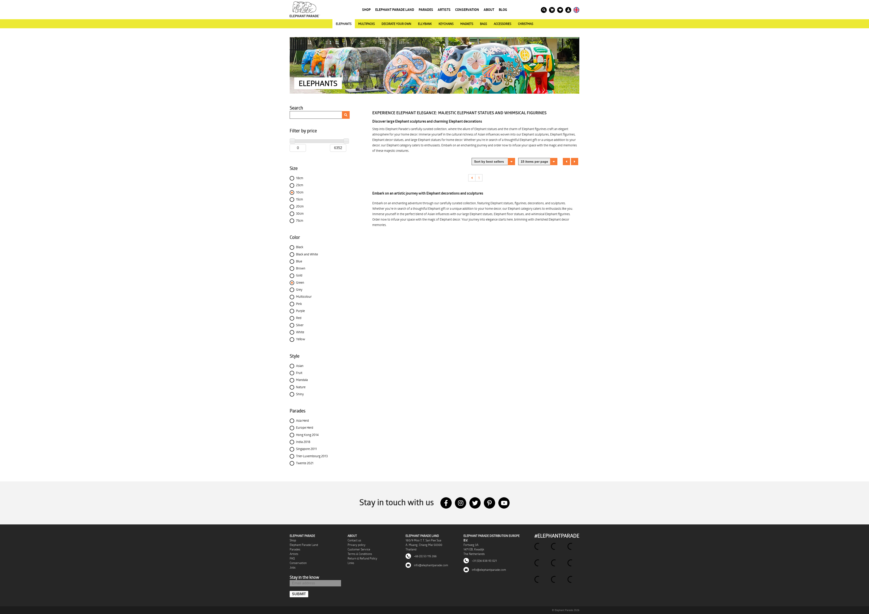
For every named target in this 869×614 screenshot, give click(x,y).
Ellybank (425, 24)
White (300, 332)
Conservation (467, 9)
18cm (299, 178)
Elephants (343, 24)
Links (351, 563)
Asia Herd (302, 420)
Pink (299, 304)
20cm (300, 206)
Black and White (307, 254)
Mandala (302, 380)
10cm (299, 192)
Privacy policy (356, 545)
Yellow (300, 339)
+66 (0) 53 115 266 (425, 556)
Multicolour (304, 296)
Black (299, 247)
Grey (299, 289)
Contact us (354, 540)
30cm (300, 213)
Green (300, 282)
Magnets (466, 24)
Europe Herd (304, 427)
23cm (299, 185)
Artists (444, 9)
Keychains (446, 24)
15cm (299, 199)
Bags (483, 24)
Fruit (299, 373)
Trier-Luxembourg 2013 (312, 456)
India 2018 (303, 442)
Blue (299, 261)
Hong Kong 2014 (307, 435)
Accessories (502, 24)
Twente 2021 (304, 463)
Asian (299, 366)
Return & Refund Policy (362, 558)
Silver (299, 325)
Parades (426, 9)
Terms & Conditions (360, 554)
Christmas (525, 24)
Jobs (293, 567)
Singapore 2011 (306, 449)
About (489, 9)
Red (298, 318)
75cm (299, 220)
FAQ (292, 558)
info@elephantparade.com (430, 565)
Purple (300, 311)
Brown (300, 268)
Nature (301, 387)
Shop (366, 9)
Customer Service (359, 549)
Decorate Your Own (396, 24)
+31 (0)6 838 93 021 (484, 561)
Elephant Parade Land (394, 9)
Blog (503, 9)
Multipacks (366, 24)
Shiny (300, 394)
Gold (299, 275)
